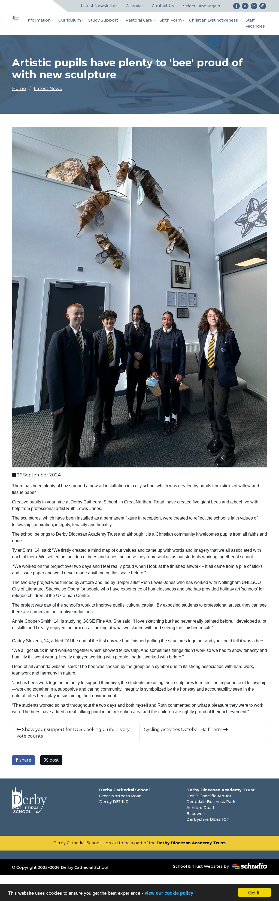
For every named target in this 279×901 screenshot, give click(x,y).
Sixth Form (171, 20)
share (24, 760)
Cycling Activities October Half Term (183, 729)
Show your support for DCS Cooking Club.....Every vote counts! (73, 733)
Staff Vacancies (255, 23)
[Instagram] (262, 6)
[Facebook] (236, 6)
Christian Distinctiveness (213, 20)
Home (19, 88)
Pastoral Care (139, 20)
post (53, 760)
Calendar (134, 5)
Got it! (254, 892)
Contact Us (163, 5)
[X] (245, 6)
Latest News (48, 88)
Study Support (103, 20)
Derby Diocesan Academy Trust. (191, 842)
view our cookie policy (169, 893)
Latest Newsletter (99, 5)
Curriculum (69, 20)
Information (38, 20)
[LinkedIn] (254, 6)
